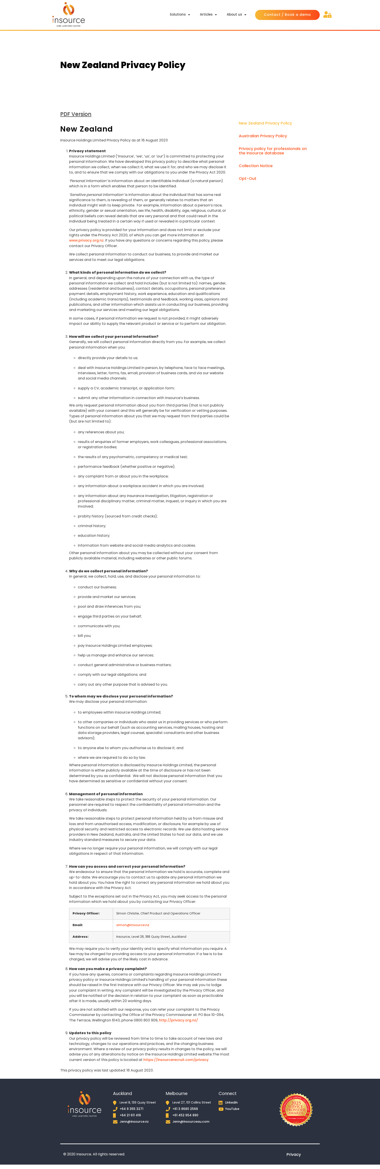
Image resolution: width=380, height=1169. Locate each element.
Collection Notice (256, 166)
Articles (206, 15)
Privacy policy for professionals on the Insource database (273, 151)
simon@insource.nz (132, 925)
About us (234, 15)
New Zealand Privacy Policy (265, 123)
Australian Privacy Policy (263, 136)
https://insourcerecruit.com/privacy (175, 1060)
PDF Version (75, 114)
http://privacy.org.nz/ (178, 1020)
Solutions (178, 15)
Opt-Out (247, 179)
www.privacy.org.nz (86, 241)
